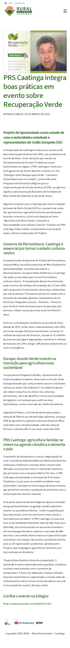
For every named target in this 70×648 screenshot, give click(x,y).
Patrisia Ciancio (13, 114)
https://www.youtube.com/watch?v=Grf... (28, 604)
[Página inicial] (18, 16)
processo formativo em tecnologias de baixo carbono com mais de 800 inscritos (33, 531)
